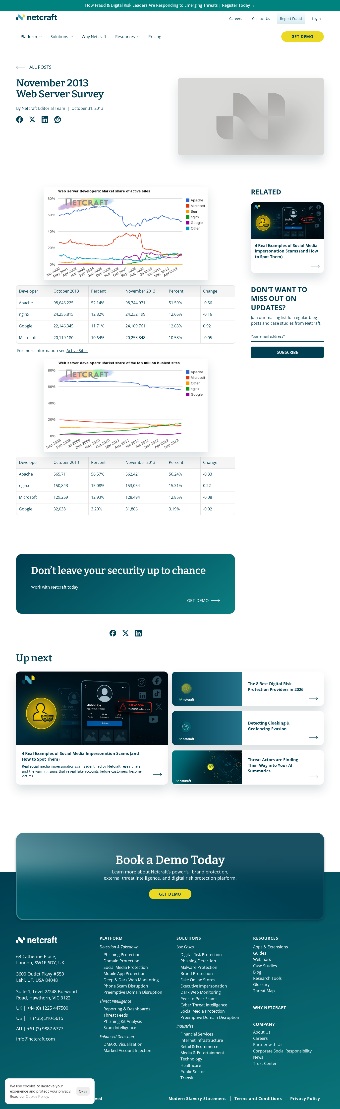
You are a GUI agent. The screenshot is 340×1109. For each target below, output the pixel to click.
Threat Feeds (116, 1015)
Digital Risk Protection (201, 954)
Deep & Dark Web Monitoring (131, 980)
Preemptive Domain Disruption (133, 992)
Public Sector (192, 1071)
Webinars (262, 959)
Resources (265, 938)
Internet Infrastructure (201, 1040)
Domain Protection (121, 961)
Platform (111, 938)
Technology (191, 1059)
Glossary (261, 984)
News (258, 1057)
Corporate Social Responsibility (282, 1051)
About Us (262, 1032)
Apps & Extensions (270, 947)
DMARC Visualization (123, 1044)
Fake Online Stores (197, 980)
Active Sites (77, 350)
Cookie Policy (37, 1096)
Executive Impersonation (203, 986)
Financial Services (196, 1034)
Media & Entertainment (202, 1052)
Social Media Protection (126, 967)
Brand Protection (196, 973)
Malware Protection (198, 967)
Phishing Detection (198, 961)
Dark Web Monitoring (200, 992)
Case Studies (265, 966)
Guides (259, 953)
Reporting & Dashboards (127, 1009)
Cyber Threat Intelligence (203, 1005)
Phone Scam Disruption (126, 986)
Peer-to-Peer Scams (199, 998)
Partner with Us (268, 1044)
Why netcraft (269, 1007)
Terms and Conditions (258, 1098)
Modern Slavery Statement (197, 1098)
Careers (260, 1038)
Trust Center (265, 1063)
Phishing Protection (122, 954)
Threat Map (264, 990)
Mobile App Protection (125, 973)
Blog (257, 972)
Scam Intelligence (120, 1027)
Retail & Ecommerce (199, 1046)
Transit (187, 1078)
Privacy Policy (305, 1098)
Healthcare (190, 1065)
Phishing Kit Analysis (123, 1021)
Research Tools (267, 978)
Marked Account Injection (127, 1050)
